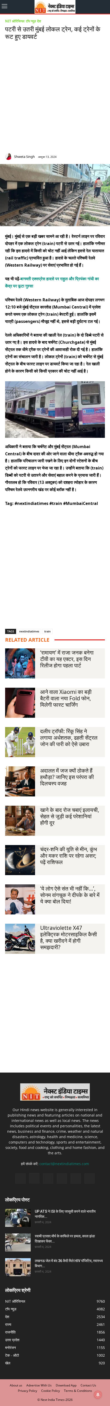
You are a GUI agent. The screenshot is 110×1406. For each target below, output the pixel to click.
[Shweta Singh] (9, 156)
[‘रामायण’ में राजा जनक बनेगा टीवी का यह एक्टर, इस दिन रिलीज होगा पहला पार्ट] (20, 663)
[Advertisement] (55, 98)
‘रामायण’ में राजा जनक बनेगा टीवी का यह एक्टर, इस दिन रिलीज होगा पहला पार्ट (67, 659)
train (47, 631)
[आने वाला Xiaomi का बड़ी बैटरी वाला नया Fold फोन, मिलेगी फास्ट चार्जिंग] (20, 703)
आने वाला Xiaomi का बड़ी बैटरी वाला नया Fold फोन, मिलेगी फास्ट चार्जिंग (66, 698)
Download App (66, 1385)
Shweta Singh (24, 156)
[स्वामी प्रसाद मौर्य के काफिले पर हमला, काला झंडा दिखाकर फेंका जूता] (18, 1242)
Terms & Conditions (78, 1391)
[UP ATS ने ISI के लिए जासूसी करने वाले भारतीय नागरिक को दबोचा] (18, 1218)
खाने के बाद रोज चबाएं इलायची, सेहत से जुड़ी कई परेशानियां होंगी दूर (69, 816)
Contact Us (88, 1385)
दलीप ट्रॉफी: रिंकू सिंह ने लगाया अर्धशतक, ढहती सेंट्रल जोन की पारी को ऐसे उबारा (68, 738)
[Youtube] (89, 1178)
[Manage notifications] (98, 1395)
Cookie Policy (50, 1391)
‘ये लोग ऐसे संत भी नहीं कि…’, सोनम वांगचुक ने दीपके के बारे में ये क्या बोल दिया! (70, 895)
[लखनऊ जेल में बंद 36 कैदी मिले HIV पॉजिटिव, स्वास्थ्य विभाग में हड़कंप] (18, 1267)
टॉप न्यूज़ (31, 21)
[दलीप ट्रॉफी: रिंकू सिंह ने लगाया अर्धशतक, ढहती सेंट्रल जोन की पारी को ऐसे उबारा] (20, 742)
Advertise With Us (39, 1385)
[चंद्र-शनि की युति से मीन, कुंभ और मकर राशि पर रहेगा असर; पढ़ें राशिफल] (20, 860)
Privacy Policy (27, 1391)
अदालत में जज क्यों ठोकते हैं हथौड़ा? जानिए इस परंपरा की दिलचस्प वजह (67, 777)
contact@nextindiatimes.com (64, 1163)
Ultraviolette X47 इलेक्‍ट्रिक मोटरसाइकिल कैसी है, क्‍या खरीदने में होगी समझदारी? (68, 937)
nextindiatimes (29, 631)
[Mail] (88, 157)
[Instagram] (80, 157)
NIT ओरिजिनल (15, 21)
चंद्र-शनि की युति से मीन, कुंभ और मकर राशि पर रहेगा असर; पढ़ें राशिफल (68, 856)
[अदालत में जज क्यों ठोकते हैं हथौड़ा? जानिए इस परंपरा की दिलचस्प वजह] (20, 781)
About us (16, 1385)
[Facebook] (72, 157)
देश (39, 21)
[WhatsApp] (103, 157)
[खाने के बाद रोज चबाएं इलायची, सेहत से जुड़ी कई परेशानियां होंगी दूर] (20, 821)
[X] (95, 157)
